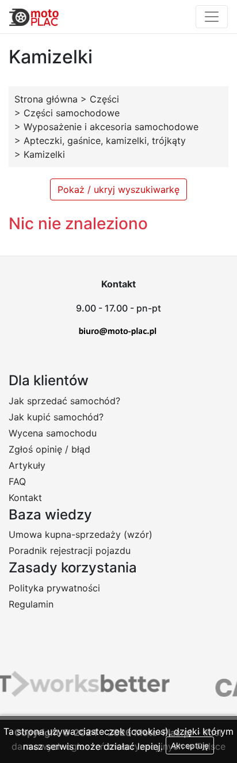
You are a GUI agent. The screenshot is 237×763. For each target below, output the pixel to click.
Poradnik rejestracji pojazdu (70, 550)
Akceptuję (190, 745)
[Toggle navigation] (212, 16)
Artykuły (27, 465)
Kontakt (25, 497)
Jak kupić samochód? (56, 417)
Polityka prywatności (54, 588)
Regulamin (31, 604)
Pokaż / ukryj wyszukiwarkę (118, 189)
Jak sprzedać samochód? (64, 401)
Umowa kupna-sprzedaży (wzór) (80, 534)
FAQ (17, 481)
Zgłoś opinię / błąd (49, 449)
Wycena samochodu (53, 433)
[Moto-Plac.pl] (34, 17)
